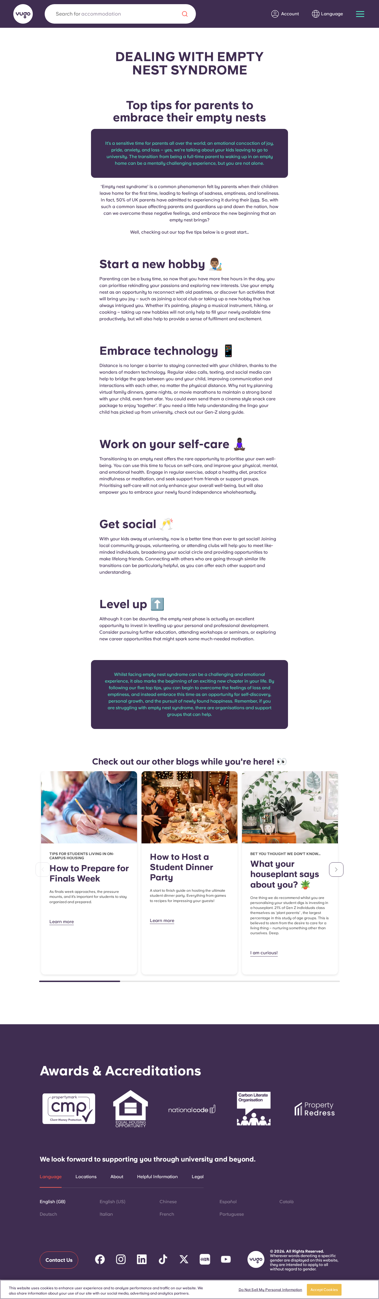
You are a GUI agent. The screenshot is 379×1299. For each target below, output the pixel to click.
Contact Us (59, 1260)
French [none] (167, 1214)
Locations (86, 1176)
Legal (198, 1176)
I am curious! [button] (264, 952)
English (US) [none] (112, 1201)
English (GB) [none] (52, 1201)
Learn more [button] (61, 921)
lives (254, 200)
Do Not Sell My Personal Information (270, 1290)
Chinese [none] (168, 1201)
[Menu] (360, 14)
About (116, 1176)
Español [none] (228, 1201)
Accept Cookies (324, 1290)
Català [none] (286, 1201)
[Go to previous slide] (43, 869)
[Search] (185, 14)
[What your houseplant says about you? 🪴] (290, 807)
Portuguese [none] (231, 1214)
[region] (189, 1289)
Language (51, 1176)
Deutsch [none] (48, 1214)
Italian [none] (106, 1214)
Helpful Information (157, 1176)
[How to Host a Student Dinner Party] (189, 807)
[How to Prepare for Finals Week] (89, 807)
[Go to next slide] (336, 869)
